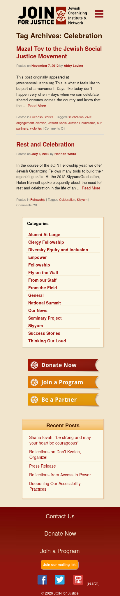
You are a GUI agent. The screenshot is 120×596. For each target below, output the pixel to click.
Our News (37, 310)
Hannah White (65, 153)
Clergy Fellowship (46, 242)
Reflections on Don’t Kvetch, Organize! (55, 454)
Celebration (76, 116)
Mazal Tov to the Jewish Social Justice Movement (59, 52)
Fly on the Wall (43, 272)
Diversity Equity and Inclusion (58, 249)
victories (36, 128)
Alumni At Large (44, 234)
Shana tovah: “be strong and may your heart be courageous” (60, 440)
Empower (37, 257)
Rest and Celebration (45, 144)
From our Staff (42, 280)
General (36, 295)
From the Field (42, 287)
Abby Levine (73, 65)
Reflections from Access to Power (60, 475)
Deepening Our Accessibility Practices (55, 486)
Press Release (42, 466)
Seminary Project (45, 318)
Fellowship (37, 199)
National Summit (44, 303)
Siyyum (82, 199)
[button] (99, 14)
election (41, 122)
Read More (37, 105)
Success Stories (42, 116)
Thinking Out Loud (47, 341)
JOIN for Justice (60, 15)
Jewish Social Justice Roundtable (71, 122)
